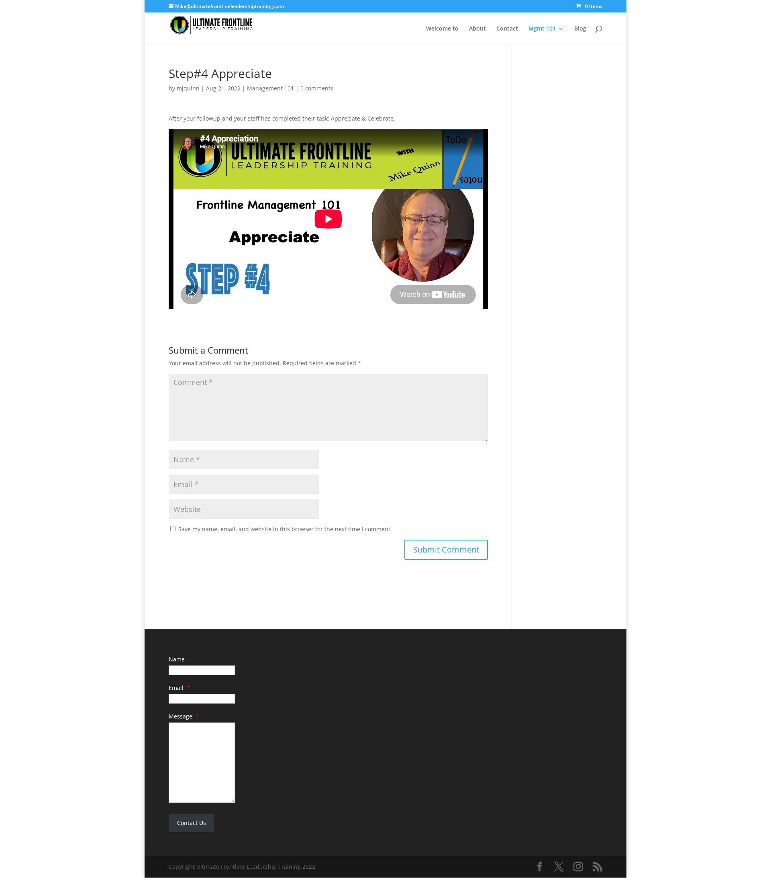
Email (179, 688)
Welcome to (442, 29)
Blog (580, 29)
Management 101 (270, 88)
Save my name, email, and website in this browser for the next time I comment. (285, 529)
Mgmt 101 (542, 29)
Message (184, 716)
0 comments (316, 88)
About (477, 29)
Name (177, 659)
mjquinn (188, 88)
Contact (507, 29)
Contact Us (191, 823)
